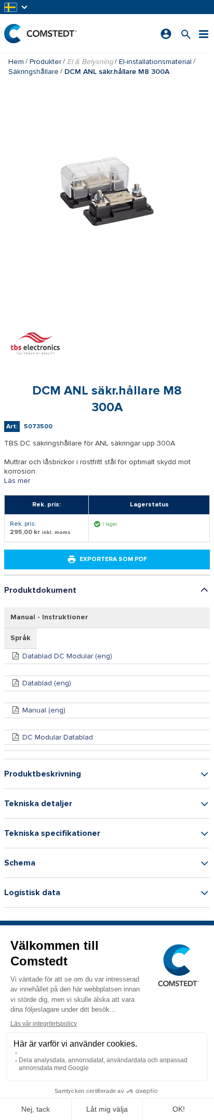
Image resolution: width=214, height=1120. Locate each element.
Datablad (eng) (46, 683)
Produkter (45, 61)
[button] (16, 7)
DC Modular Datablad (57, 737)
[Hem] (40, 33)
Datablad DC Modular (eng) (67, 656)
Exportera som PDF (113, 559)
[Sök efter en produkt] (186, 34)
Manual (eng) (43, 710)
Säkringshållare (33, 71)
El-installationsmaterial (155, 61)
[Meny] (203, 34)
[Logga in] (166, 34)
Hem (16, 61)
